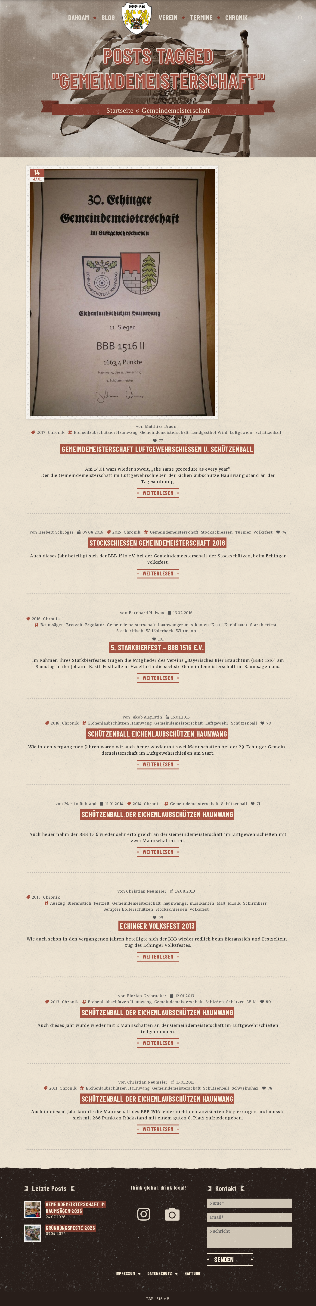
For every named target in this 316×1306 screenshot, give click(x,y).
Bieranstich (79, 903)
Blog (108, 17)
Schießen (214, 1002)
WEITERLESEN (158, 492)
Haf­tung (192, 1273)
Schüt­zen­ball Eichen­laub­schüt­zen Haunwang (157, 733)
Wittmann (186, 631)
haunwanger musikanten (183, 625)
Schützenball (268, 432)
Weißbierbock (160, 631)
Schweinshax (245, 1088)
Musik (234, 903)
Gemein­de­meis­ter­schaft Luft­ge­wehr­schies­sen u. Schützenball (157, 448)
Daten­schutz (159, 1273)
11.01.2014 (114, 804)
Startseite (119, 110)
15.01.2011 (185, 1082)
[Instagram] (144, 1214)
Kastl (216, 625)
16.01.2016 (180, 717)
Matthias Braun (160, 426)
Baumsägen (52, 625)
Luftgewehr (241, 432)
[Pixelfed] (172, 1214)
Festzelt (102, 903)
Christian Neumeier (146, 891)
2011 (53, 1088)
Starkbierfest (263, 625)
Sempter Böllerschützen (128, 909)
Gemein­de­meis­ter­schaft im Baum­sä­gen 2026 (76, 1207)
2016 (116, 532)
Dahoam (78, 17)
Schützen (235, 1002)
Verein (168, 17)
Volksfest (263, 532)
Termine (201, 17)
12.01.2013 (184, 996)
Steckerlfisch (129, 631)
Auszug (57, 903)
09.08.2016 (92, 532)
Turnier (243, 532)
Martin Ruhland (80, 804)
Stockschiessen (217, 532)
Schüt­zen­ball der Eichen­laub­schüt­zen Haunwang (157, 814)
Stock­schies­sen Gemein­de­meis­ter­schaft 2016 (157, 542)
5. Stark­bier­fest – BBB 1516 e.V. (157, 647)
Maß (221, 903)
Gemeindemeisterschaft (164, 432)
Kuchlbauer (236, 625)
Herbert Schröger (56, 532)
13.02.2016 (182, 613)
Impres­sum (125, 1273)
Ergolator (94, 625)
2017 (41, 432)
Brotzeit (74, 625)
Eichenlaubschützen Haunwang (106, 432)
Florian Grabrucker (147, 996)
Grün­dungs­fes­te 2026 (70, 1228)
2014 (137, 804)
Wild (252, 1002)
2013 (36, 897)
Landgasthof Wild (209, 432)
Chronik (236, 17)
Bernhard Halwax (146, 613)
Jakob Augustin (146, 717)
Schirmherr (255, 903)
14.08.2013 (185, 891)
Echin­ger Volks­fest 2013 (157, 925)
